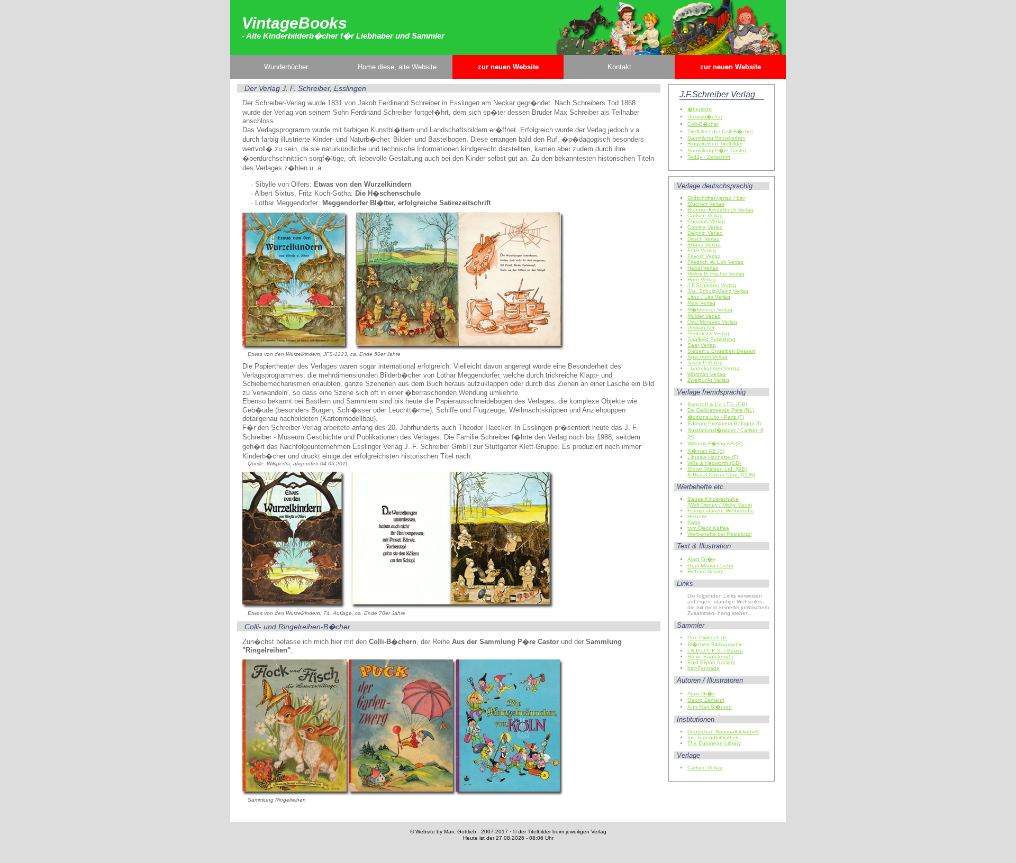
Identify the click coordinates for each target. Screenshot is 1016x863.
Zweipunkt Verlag (708, 380)
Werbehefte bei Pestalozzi (719, 534)
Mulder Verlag (704, 316)
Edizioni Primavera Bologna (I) (724, 423)
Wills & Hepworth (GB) (714, 463)
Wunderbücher (286, 67)
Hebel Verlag (703, 268)
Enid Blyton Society (711, 662)
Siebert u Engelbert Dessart (721, 351)
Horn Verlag (701, 279)
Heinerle (697, 516)
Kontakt (619, 67)
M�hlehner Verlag (709, 310)
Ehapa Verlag (704, 244)
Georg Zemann (705, 700)
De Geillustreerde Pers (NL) (720, 410)
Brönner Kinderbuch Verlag (720, 210)
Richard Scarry (705, 571)
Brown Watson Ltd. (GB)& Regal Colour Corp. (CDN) (721, 472)
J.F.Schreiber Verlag (711, 285)
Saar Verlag (701, 345)
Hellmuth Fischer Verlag (716, 274)
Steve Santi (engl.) (710, 656)
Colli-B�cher (703, 124)
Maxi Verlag (701, 303)
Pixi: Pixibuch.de (707, 637)
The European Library (714, 743)
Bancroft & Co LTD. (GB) (717, 404)
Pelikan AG (700, 327)
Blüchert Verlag (705, 204)
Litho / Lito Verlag (708, 297)
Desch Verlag (703, 239)
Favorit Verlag (704, 256)
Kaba (694, 522)
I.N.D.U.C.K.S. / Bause (715, 651)
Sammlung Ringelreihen (716, 138)
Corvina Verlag (705, 227)
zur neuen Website (508, 67)
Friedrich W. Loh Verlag (715, 262)
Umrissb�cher (704, 117)
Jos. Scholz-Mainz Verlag (717, 291)
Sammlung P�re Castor (716, 150)
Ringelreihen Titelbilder (715, 143)
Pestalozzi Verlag (708, 333)
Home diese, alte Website (397, 67)
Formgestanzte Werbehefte (720, 510)
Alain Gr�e (701, 559)
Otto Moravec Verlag (712, 322)
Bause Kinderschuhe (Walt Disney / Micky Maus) (719, 502)
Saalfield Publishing (711, 339)
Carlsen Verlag (705, 215)
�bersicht (699, 109)
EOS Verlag (701, 250)
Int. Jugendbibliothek (713, 737)
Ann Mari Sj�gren (709, 707)
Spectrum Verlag (707, 357)
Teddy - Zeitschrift (708, 157)
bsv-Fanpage (703, 668)
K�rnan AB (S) (705, 451)
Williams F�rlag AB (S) (714, 443)
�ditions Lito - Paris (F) (715, 417)
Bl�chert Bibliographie (715, 644)
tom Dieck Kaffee (708, 528)
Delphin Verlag (705, 233)
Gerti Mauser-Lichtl (710, 565)
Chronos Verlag (706, 221)
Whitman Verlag (706, 374)
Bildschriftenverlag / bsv (716, 198)
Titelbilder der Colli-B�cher (720, 131)
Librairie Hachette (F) (712, 457)
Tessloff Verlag (705, 362)
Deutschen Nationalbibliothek (723, 732)
